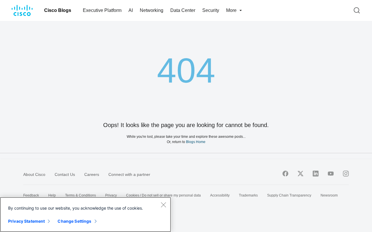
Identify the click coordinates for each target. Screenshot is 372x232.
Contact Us (65, 174)
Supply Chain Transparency (289, 195)
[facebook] (285, 173)
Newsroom (329, 195)
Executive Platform (102, 10)
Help (52, 195)
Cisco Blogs (57, 10)
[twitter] (300, 173)
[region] (85, 214)
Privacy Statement (26, 221)
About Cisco (34, 174)
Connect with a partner (129, 174)
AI (130, 10)
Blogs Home (195, 142)
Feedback (31, 195)
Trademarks (248, 195)
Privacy (111, 195)
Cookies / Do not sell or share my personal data (163, 195)
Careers (91, 174)
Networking (151, 10)
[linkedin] (316, 173)
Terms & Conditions (80, 195)
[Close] (163, 205)
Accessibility (220, 195)
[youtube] (331, 173)
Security (210, 10)
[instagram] (346, 173)
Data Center (182, 10)
